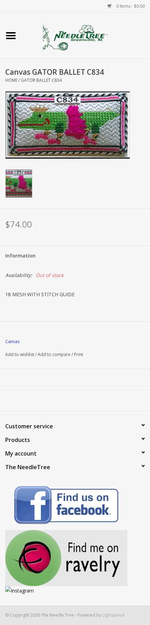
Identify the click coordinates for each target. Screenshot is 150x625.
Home (11, 80)
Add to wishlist (19, 354)
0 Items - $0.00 (130, 6)
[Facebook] (75, 506)
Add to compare (55, 354)
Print (78, 354)
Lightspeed (113, 615)
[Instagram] (75, 590)
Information (20, 255)
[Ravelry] (75, 558)
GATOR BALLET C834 (41, 80)
